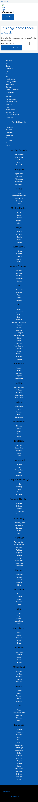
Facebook (9, 127)
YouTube (9, 130)
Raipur (19, 632)
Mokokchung (19, 511)
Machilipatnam (19, 346)
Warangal (19, 176)
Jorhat (19, 698)
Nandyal (19, 343)
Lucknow (19, 465)
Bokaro (19, 660)
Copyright (6, 791)
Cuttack (19, 390)
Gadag (19, 753)
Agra (19, 472)
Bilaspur (19, 638)
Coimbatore (19, 448)
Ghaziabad (19, 470)
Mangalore (19, 378)
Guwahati (19, 691)
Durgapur (19, 256)
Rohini (19, 295)
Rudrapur (19, 679)
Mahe (19, 530)
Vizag (19, 309)
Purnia (19, 624)
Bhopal (19, 215)
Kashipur (19, 682)
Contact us (9, 69)
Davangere (19, 750)
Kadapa (19, 330)
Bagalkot (19, 729)
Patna (19, 613)
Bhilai (19, 635)
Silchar (19, 693)
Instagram (9, 135)
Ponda (19, 720)
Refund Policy (10, 84)
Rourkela (19, 392)
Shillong (19, 487)
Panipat (19, 580)
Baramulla (19, 278)
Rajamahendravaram (19, 322)
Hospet (19, 761)
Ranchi (19, 657)
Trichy (19, 453)
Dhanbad (19, 654)
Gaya (19, 616)
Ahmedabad (19, 406)
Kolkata (19, 251)
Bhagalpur (19, 618)
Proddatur (19, 354)
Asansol (19, 259)
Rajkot (19, 414)
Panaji (19, 710)
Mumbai (19, 426)
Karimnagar (19, 181)
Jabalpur (19, 218)
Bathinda (19, 242)
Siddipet (19, 555)
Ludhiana (19, 232)
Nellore (19, 162)
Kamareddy (19, 563)
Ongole (19, 341)
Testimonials (10, 92)
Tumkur (19, 779)
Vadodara (19, 412)
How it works (10, 79)
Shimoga (19, 777)
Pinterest (9, 143)
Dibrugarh (19, 696)
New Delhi (19, 290)
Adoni (19, 348)
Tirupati (19, 325)
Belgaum (19, 376)
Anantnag (19, 276)
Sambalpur (19, 398)
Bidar (19, 740)
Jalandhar (19, 237)
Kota (19, 599)
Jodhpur (19, 596)
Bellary (19, 737)
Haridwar (19, 674)
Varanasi (19, 475)
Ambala (19, 582)
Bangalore (19, 368)
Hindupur (19, 359)
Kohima (19, 506)
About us (9, 61)
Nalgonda (19, 547)
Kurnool (19, 165)
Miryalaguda (19, 558)
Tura (19, 489)
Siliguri (19, 261)
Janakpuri (19, 300)
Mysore (19, 373)
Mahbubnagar (19, 545)
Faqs (7, 71)
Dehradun (19, 671)
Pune (19, 428)
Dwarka (19, 292)
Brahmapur (19, 395)
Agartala (19, 503)
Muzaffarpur (19, 621)
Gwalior (19, 220)
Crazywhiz (9, 12)
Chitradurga (19, 748)
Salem (19, 456)
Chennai (19, 445)
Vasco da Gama (19, 712)
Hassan (19, 758)
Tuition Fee (9, 117)
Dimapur (19, 509)
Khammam (19, 184)
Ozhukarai (19, 525)
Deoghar (19, 662)
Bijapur (19, 742)
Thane (19, 434)
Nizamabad (19, 179)
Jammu (19, 273)
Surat (19, 409)
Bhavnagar (19, 417)
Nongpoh (19, 494)
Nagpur (19, 431)
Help (7, 76)
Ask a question (11, 99)
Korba (19, 640)
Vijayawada (19, 157)
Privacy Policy (11, 82)
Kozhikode (19, 198)
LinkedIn (9, 140)
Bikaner (19, 602)
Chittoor (19, 356)
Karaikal (19, 528)
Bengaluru (19, 732)
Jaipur (19, 594)
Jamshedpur (19, 652)
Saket (19, 298)
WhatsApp (9, 132)
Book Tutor (9, 104)
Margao (19, 715)
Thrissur (19, 201)
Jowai (19, 492)
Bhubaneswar (19, 387)
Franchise (9, 74)
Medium (8, 145)
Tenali (19, 351)
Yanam (19, 533)
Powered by (15, 796)
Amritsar (19, 234)
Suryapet (19, 552)
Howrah (19, 254)
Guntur (19, 159)
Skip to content (5, 1)
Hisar (19, 585)
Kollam (19, 203)
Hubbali (19, 763)
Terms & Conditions (12, 90)
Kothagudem (19, 566)
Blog (7, 63)
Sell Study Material (12, 115)
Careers (8, 66)
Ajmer (19, 604)
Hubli (19, 370)
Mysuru (19, 771)
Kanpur (19, 467)
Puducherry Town (19, 523)
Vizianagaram (19, 335)
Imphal (19, 484)
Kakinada (19, 327)
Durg (19, 643)
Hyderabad (19, 174)
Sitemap (9, 87)
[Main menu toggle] (8, 17)
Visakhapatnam (19, 154)
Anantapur (19, 333)
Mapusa (19, 718)
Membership (10, 112)
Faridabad (19, 574)
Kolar (19, 766)
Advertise (9, 96)
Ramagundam (19, 542)
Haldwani (19, 676)
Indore (19, 212)
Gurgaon (19, 577)
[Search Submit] (5, 48)
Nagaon (19, 701)
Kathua (19, 281)
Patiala (19, 240)
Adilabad (19, 550)
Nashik (19, 436)
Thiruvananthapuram (19, 196)
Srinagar (19, 270)
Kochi (19, 193)
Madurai (19, 450)
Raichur (19, 774)
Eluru (19, 338)
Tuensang (19, 514)
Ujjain (19, 223)
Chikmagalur (19, 745)
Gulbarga (19, 755)
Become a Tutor (11, 102)
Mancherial (19, 560)
